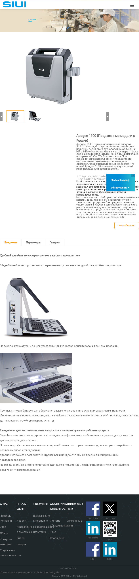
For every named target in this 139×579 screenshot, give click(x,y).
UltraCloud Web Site (67, 568)
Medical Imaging (120, 180)
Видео (21, 538)
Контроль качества (6, 542)
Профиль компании (6, 518)
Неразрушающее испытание (41, 529)
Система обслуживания (58, 523)
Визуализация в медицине (41, 518)
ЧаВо (53, 531)
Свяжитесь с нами (74, 523)
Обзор (4, 533)
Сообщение (57, 538)
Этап (3, 526)
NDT (93, 558)
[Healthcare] (93, 509)
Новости (22, 520)
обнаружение (120, 187)
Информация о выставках (24, 529)
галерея (21, 544)
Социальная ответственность (8, 553)
